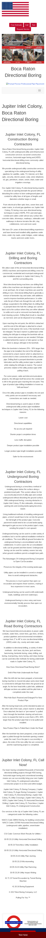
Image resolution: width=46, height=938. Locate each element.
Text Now (23, 935)
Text (33, 25)
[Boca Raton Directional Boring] (23, 922)
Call (26, 25)
